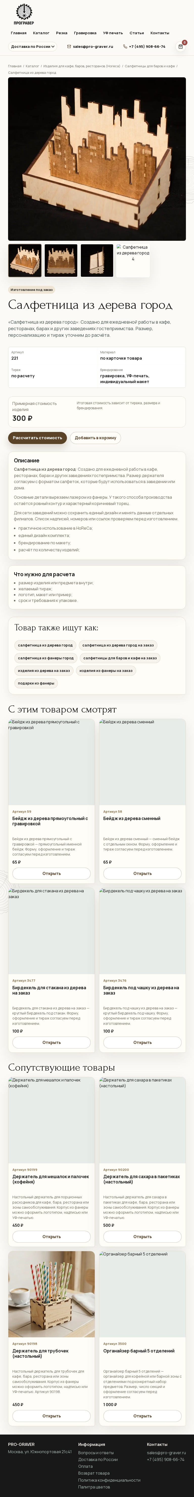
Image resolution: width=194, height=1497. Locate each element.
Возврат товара (94, 1473)
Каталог (41, 33)
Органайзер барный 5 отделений (139, 1351)
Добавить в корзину (95, 437)
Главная (19, 33)
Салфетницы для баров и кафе (150, 66)
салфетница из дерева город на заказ (118, 645)
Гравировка (85, 33)
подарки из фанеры (36, 683)
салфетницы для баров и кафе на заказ (120, 658)
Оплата (85, 1466)
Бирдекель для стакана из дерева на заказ (49, 990)
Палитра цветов (94, 1487)
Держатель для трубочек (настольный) (40, 1353)
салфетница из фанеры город (46, 658)
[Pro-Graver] (97, 14)
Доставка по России (30, 46)
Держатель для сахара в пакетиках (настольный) (141, 1179)
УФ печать (113, 33)
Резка (61, 33)
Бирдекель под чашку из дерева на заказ (141, 990)
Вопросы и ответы (96, 1452)
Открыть (51, 873)
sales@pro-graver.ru (93, 46)
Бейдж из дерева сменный (131, 818)
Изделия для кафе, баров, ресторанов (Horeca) (81, 66)
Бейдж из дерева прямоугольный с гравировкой (50, 821)
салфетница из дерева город (45, 645)
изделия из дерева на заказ (44, 670)
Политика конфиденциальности (109, 1480)
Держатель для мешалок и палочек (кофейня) (50, 1179)
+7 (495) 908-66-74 (147, 46)
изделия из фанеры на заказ (106, 670)
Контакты (160, 33)
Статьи (137, 33)
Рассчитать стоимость (37, 437)
